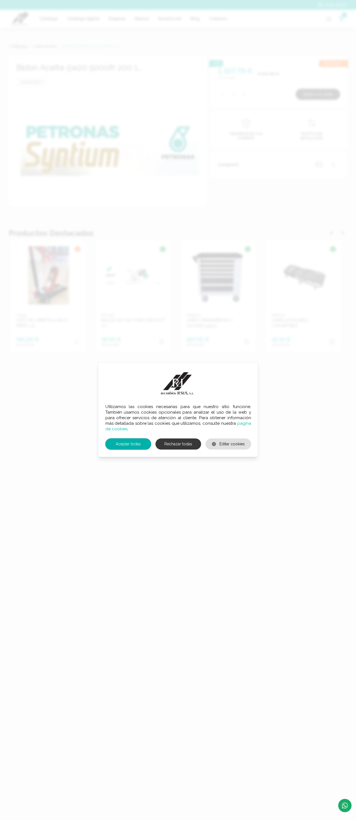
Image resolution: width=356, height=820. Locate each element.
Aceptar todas (128, 444)
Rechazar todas (178, 444)
